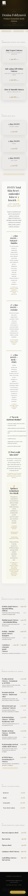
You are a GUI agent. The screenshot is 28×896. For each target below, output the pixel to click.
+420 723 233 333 (14, 882)
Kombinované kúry (6, 31)
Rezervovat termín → (18, 892)
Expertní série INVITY (18, 31)
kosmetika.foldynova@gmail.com (14, 880)
